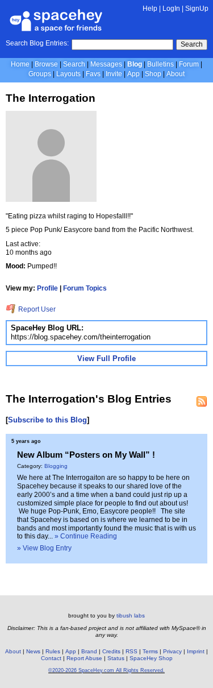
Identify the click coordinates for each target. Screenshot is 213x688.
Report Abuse (84, 658)
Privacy (172, 651)
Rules (52, 651)
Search (192, 44)
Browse (46, 64)
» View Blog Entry (44, 548)
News (33, 651)
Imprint (195, 651)
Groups (39, 74)
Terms (150, 651)
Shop (153, 74)
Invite (114, 74)
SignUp (196, 9)
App (133, 74)
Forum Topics (85, 288)
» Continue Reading (86, 536)
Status (115, 658)
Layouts (68, 74)
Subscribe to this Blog (47, 420)
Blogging (56, 466)
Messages (106, 64)
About (175, 74)
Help (150, 9)
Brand (89, 651)
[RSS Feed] (201, 401)
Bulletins (160, 64)
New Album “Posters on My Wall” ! (86, 454)
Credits (111, 651)
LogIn (171, 9)
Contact (51, 658)
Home (20, 64)
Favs (93, 74)
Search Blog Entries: (37, 43)
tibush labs (130, 615)
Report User (36, 309)
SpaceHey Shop (151, 658)
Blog (134, 64)
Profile (47, 288)
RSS (131, 651)
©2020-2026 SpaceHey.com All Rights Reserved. (106, 670)
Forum (189, 64)
